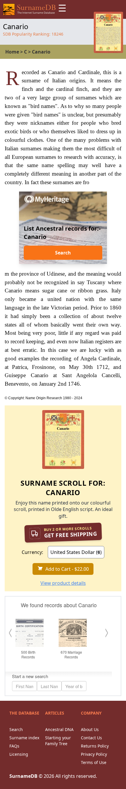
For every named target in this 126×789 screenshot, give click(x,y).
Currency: (32, 552)
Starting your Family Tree (58, 740)
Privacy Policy (94, 754)
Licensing (18, 754)
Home (12, 52)
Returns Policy (95, 746)
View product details (63, 583)
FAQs (14, 746)
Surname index (24, 737)
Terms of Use (93, 762)
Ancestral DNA (59, 729)
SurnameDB (23, 776)
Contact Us (91, 737)
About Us (90, 729)
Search (63, 252)
